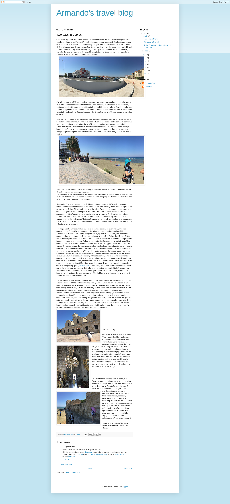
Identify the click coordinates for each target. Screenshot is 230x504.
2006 (145, 73)
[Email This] (89, 434)
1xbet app (88, 452)
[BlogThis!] (92, 434)
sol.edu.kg (79, 454)
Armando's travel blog (94, 12)
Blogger (125, 487)
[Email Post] (85, 434)
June (147, 51)
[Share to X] (94, 434)
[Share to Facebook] (97, 434)
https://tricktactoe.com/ (99, 454)
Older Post (128, 469)
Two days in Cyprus (151, 39)
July (146, 36)
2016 (145, 58)
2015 (145, 61)
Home (90, 469)
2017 (145, 55)
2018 (145, 33)
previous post (84, 266)
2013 (145, 67)
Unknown (148, 87)
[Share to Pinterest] (99, 434)
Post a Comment (66, 464)
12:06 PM (65, 460)
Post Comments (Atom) (74, 473)
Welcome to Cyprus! (151, 42)
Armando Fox (150, 83)
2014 (145, 64)
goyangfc (71, 456)
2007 (145, 70)
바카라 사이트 (120, 454)
